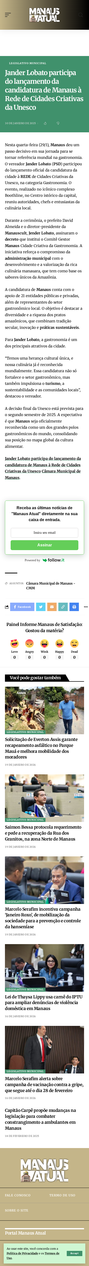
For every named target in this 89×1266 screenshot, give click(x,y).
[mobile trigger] (9, 15)
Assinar (44, 545)
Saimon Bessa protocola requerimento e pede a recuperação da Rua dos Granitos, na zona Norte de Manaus (43, 833)
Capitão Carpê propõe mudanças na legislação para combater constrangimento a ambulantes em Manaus (40, 1119)
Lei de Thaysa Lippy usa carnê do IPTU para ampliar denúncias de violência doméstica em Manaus (43, 1003)
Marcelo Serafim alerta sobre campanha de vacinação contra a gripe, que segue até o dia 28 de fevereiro (44, 1084)
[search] (80, 15)
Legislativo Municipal (27, 63)
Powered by (32, 560)
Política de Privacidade (22, 1253)
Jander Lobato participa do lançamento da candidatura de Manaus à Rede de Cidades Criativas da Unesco (43, 465)
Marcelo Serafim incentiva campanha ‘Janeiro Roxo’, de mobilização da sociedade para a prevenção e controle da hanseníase (43, 917)
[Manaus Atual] (44, 15)
